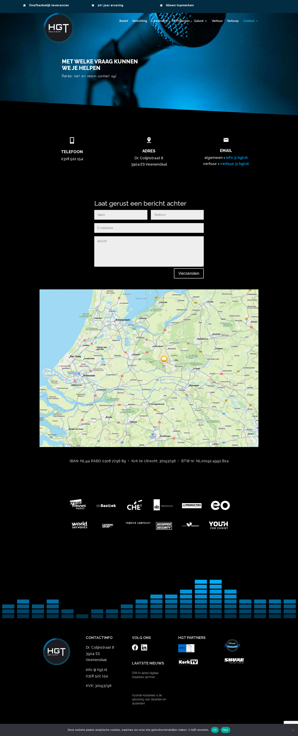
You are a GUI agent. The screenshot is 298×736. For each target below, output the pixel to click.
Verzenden (188, 273)
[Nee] (293, 730)
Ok (215, 729)
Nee (225, 729)
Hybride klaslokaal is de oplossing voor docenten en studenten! (149, 699)
